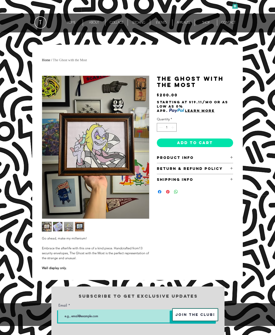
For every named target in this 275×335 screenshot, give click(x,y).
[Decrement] (160, 127)
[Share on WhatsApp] (176, 191)
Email (62, 305)
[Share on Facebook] (159, 191)
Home (46, 60)
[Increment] (173, 127)
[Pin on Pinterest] (167, 191)
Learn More (200, 110)
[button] (235, 5)
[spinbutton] (166, 127)
